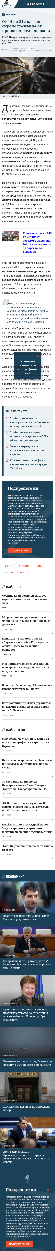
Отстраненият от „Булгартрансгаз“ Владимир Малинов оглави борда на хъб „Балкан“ (27, 964)
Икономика (11, 15)
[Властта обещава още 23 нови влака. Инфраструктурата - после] (27, 897)
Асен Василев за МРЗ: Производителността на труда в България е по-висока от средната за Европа (27, 1157)
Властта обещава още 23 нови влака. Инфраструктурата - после (26, 917)
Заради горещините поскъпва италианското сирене (27, 450)
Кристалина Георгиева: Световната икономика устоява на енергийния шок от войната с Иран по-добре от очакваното (26, 1014)
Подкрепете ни (20, 551)
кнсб (22, 572)
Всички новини (35, 4)
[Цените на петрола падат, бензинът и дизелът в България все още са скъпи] (27, 1042)
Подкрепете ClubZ (19, 1244)
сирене (8, 566)
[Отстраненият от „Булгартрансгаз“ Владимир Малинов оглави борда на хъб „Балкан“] (27, 942)
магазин (9, 572)
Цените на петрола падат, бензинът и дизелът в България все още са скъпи (27, 1063)
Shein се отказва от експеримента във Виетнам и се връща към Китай (29, 422)
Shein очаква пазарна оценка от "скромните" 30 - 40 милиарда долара (29, 436)
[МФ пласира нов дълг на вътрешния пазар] (27, 1087)
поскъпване (24, 566)
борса (40, 566)
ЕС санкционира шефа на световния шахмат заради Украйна (28, 464)
